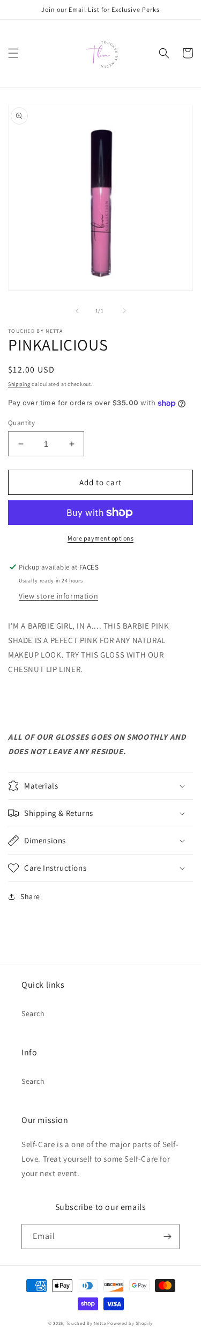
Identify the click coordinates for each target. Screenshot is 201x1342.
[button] (13, 53)
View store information (58, 596)
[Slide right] (124, 311)
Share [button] (30, 896)
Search (33, 1013)
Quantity (21, 422)
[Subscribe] (167, 1236)
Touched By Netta (86, 1323)
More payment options (100, 538)
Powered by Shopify (130, 1323)
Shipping (19, 384)
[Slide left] (77, 311)
